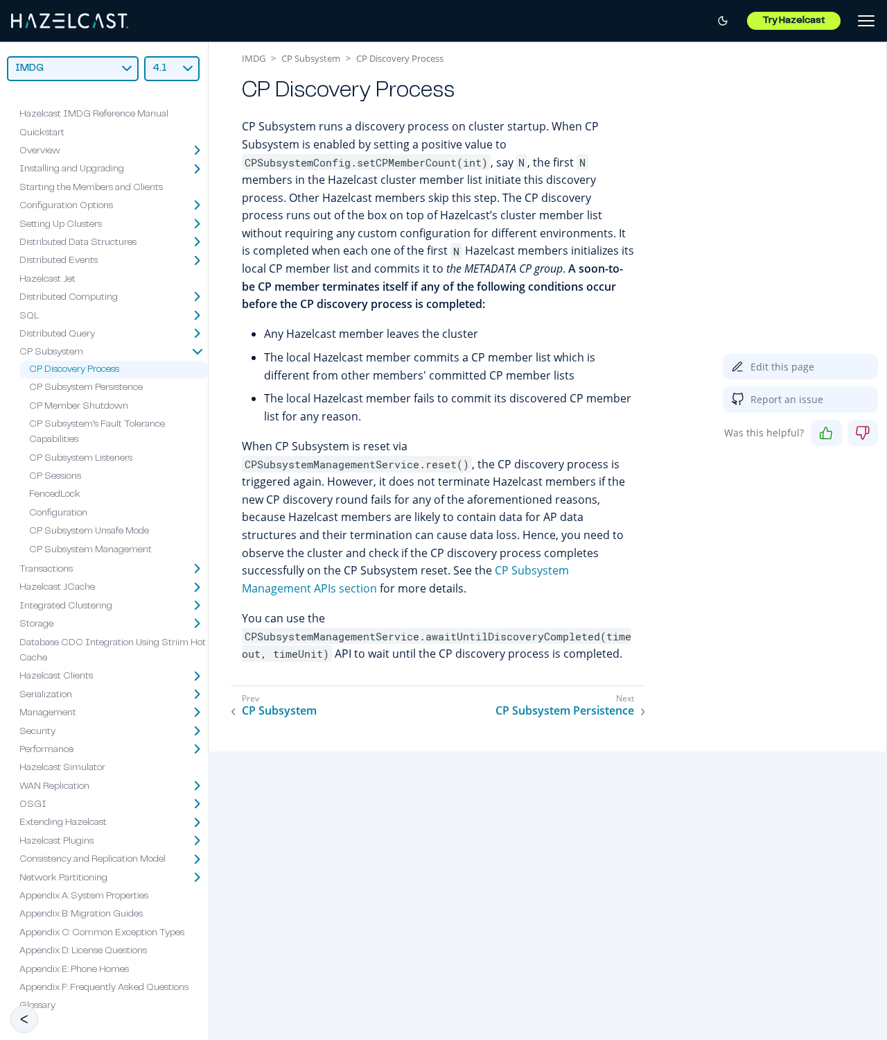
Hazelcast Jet (47, 279)
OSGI (32, 805)
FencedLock (54, 495)
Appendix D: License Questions (83, 952)
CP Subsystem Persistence (86, 388)
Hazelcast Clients (56, 677)
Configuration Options (66, 206)
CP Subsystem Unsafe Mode (89, 532)
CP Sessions (55, 476)
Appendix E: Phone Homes (74, 970)
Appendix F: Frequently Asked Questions (103, 988)
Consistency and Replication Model (92, 860)
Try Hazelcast (793, 21)
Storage (36, 624)
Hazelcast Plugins (56, 841)
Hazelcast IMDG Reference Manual (93, 115)
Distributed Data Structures (78, 243)
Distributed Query (57, 334)
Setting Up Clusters (60, 225)
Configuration (58, 513)
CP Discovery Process (74, 370)
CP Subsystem (51, 353)
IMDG (253, 58)
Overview (39, 151)
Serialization (45, 695)
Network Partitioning (63, 878)
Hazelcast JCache (57, 588)
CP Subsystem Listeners (80, 458)
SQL (29, 316)
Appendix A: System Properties (83, 896)
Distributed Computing (68, 297)
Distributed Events (58, 261)
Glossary (37, 1007)
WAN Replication (54, 787)
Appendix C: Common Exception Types (101, 933)
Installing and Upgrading (71, 170)
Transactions (46, 569)
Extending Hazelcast (63, 823)
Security (37, 732)
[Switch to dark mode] (722, 21)
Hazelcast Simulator (62, 769)
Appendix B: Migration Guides (81, 915)
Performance (46, 750)
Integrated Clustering (65, 606)
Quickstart (41, 133)
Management (47, 713)
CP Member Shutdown (78, 406)
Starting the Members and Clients (91, 188)
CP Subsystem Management (90, 550)
